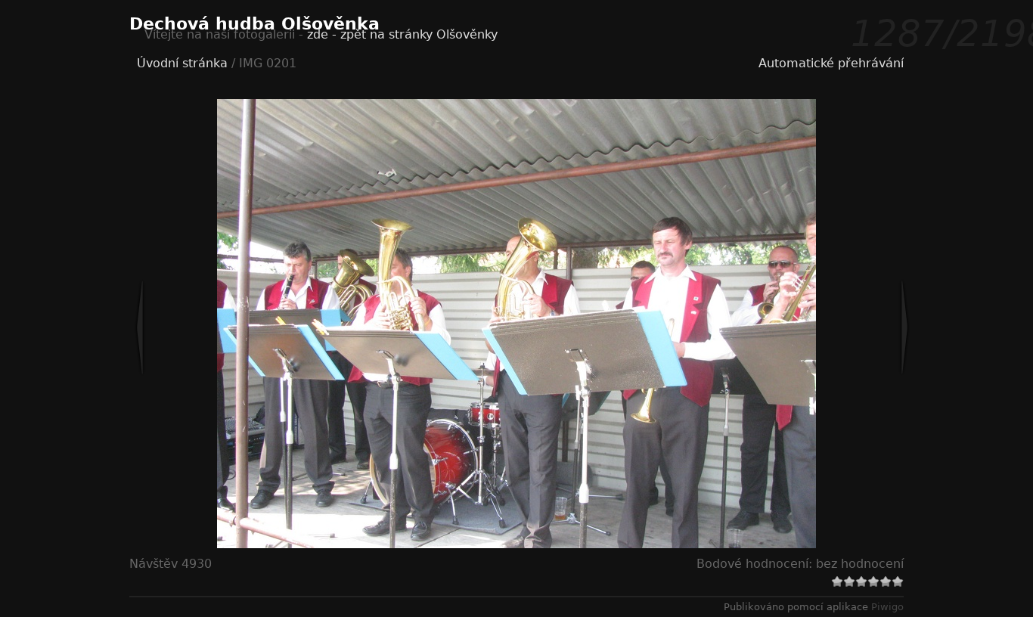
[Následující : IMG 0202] (854, 327)
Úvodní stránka (182, 63)
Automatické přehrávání (831, 63)
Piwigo (887, 606)
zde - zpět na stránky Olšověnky (402, 34)
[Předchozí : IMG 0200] (190, 327)
